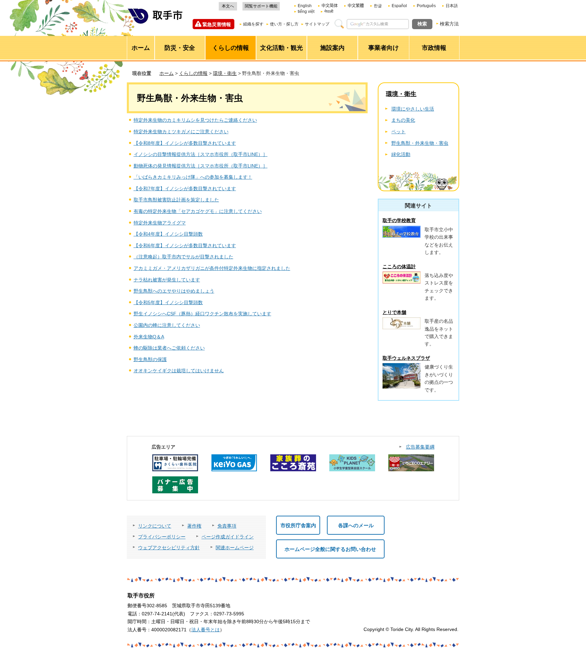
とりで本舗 (394, 312)
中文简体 (329, 5)
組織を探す (253, 24)
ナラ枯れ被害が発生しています (167, 279)
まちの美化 (403, 120)
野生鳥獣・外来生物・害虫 (419, 143)
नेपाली (328, 11)
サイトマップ (317, 24)
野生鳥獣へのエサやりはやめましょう (174, 291)
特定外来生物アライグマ (160, 222)
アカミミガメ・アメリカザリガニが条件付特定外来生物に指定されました (212, 268)
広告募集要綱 (420, 447)
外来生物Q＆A (149, 336)
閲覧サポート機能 (261, 6)
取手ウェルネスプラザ (406, 358)
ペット (398, 131)
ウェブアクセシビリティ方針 (169, 547)
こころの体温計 (399, 266)
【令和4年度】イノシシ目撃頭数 (168, 234)
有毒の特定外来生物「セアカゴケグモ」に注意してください (198, 211)
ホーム (166, 73)
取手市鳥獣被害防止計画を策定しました (176, 199)
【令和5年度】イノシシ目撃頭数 (168, 302)
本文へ (228, 6)
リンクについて (154, 526)
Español (399, 5)
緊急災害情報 (216, 24)
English (305, 5)
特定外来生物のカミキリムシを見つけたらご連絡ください (195, 120)
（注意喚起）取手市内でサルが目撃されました (183, 256)
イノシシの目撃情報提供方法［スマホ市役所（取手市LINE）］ (201, 154)
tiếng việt (306, 11)
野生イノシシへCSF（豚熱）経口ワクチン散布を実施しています (202, 313)
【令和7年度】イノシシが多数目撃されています (185, 188)
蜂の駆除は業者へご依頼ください (169, 348)
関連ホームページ (235, 547)
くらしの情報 (193, 73)
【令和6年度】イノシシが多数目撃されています (185, 245)
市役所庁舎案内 (298, 525)
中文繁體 (356, 5)
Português (426, 5)
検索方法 (449, 23)
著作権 (194, 526)
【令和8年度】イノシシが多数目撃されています (185, 143)
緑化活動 (400, 154)
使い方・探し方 (284, 24)
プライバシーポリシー (161, 536)
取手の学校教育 (399, 220)
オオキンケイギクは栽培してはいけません (179, 370)
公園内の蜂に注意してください (167, 325)
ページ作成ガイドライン (227, 536)
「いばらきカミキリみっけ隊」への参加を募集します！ (193, 177)
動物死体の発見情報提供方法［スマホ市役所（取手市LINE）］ (201, 166)
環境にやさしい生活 (412, 109)
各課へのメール (356, 525)
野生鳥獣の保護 (150, 359)
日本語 (452, 5)
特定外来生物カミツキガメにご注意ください (181, 131)
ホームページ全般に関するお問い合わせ (330, 549)
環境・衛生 (225, 73)
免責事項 (226, 526)
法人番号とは (205, 629)
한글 (378, 5)
